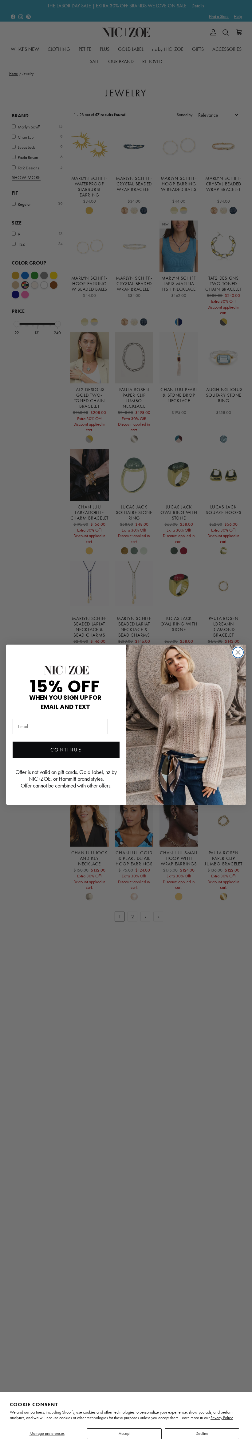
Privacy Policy (222, 1417)
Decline (201, 1433)
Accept (124, 1433)
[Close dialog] (238, 652)
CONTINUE (66, 750)
